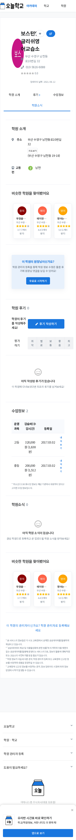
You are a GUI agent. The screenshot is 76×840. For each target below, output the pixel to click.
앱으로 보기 (38, 833)
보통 (50, 343)
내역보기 (61, 443)
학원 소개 (14, 94)
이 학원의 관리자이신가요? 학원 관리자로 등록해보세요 (38, 627)
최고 (69, 343)
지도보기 (33, 150)
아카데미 (32, 5)
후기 (36, 94)
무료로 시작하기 (38, 281)
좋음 (59, 343)
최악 (32, 343)
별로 (41, 343)
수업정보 (58, 94)
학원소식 (37, 105)
